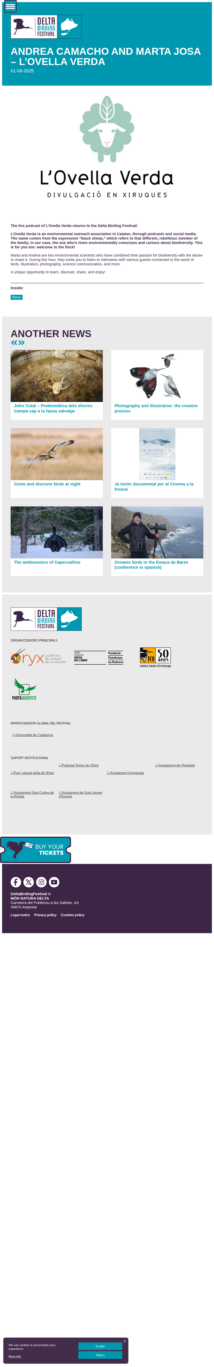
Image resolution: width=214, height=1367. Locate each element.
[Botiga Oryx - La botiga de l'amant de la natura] (38, 657)
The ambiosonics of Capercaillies (47, 562)
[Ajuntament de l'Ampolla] (178, 773)
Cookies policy (72, 915)
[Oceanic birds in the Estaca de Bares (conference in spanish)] (157, 557)
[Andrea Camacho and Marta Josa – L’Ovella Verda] (46, 37)
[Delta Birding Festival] (46, 629)
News (16, 297)
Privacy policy (45, 915)
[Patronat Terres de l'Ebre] (82, 773)
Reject (100, 1355)
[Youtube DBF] (54, 886)
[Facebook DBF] (17, 886)
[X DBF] (29, 886)
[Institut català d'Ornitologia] (166, 657)
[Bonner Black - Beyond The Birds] (14, 343)
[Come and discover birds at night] (57, 479)
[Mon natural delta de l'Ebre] (102, 657)
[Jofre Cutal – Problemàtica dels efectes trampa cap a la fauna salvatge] (57, 401)
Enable (100, 1346)
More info (15, 1356)
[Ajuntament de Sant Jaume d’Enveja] (82, 800)
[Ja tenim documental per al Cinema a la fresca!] (157, 479)
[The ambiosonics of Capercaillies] (57, 557)
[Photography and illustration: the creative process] (157, 401)
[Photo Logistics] (38, 688)
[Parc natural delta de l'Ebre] (34, 773)
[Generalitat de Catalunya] (42, 738)
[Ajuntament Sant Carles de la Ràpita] (34, 800)
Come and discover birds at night (47, 484)
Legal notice (20, 915)
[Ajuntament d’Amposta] (130, 773)
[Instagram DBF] (41, 886)
